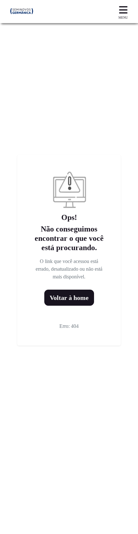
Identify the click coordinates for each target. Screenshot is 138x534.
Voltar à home (69, 297)
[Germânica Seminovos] (21, 11)
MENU (123, 17)
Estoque (15, 526)
